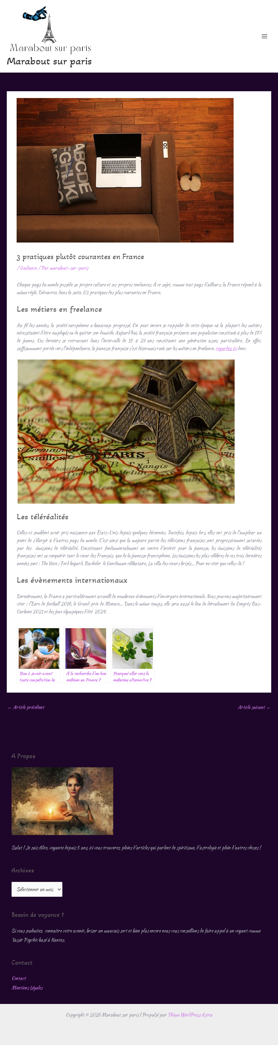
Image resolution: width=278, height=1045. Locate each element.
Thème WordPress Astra (189, 1014)
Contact (19, 978)
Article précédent (25, 707)
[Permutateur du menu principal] (265, 36)
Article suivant (254, 707)
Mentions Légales (27, 987)
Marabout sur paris (49, 61)
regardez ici (226, 348)
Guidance (28, 268)
